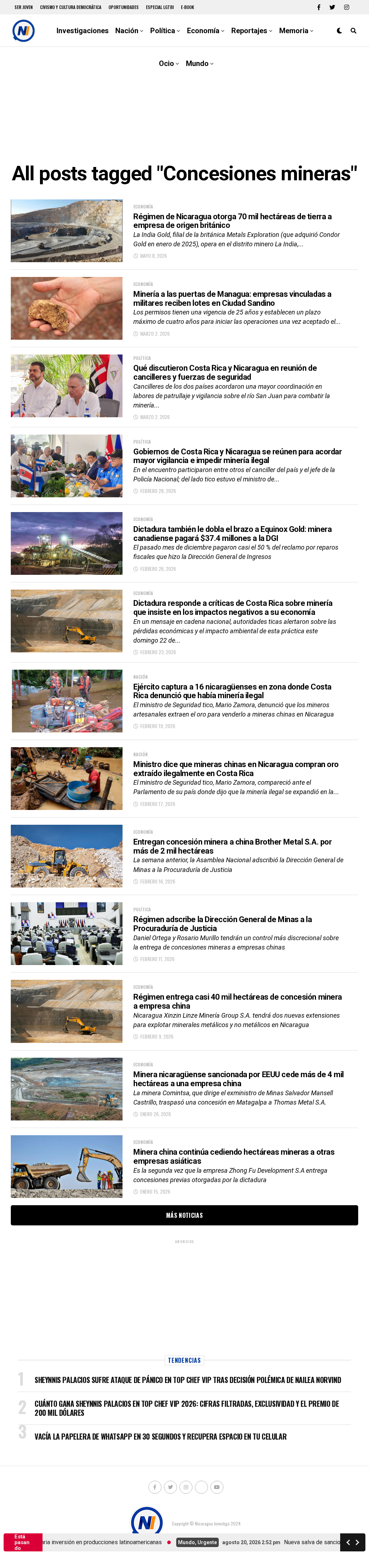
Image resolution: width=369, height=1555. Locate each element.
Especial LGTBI (160, 7)
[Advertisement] (184, 104)
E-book (187, 7)
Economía (203, 30)
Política (162, 30)
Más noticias (184, 1215)
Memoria (293, 30)
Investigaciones (83, 30)
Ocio (166, 63)
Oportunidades (123, 7)
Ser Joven (23, 7)
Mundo (197, 63)
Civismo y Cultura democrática (70, 7)
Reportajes (249, 30)
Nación (126, 30)
